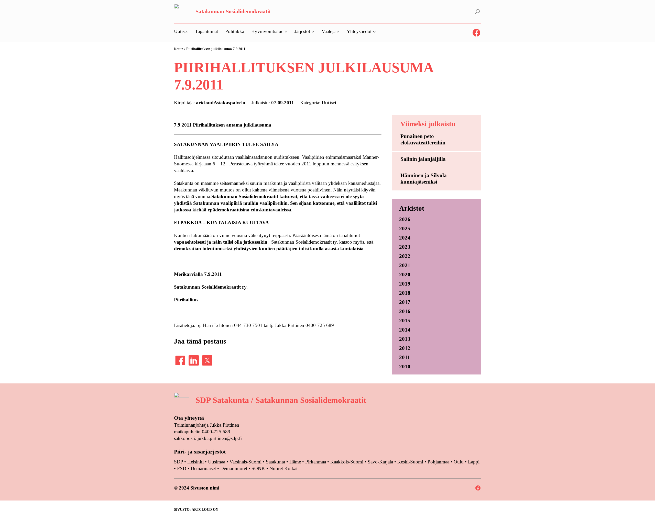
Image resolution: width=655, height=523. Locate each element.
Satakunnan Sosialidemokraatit (233, 11)
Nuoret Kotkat (283, 468)
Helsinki (196, 461)
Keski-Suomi (410, 461)
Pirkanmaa (315, 461)
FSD (181, 468)
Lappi (473, 461)
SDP (178, 461)
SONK (258, 468)
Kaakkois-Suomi (346, 461)
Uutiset (329, 102)
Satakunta (275, 461)
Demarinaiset (203, 468)
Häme (295, 461)
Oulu (459, 461)
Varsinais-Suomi (245, 461)
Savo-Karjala (380, 461)
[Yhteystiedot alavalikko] (374, 31)
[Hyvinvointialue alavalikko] (286, 31)
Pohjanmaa (439, 461)
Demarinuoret (233, 468)
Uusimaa (216, 461)
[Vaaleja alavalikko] (337, 31)
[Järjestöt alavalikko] (312, 31)
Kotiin (178, 49)
